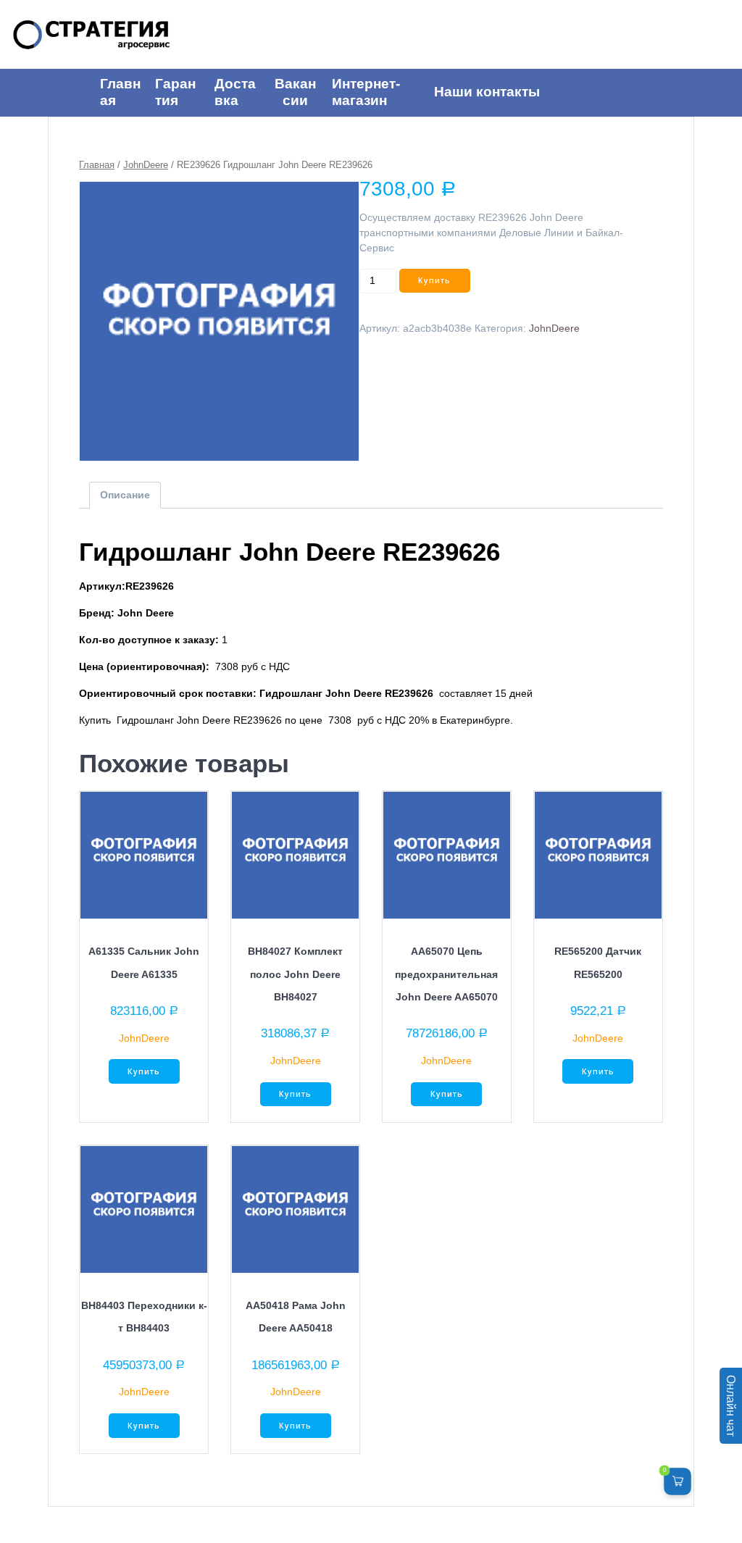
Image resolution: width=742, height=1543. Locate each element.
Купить (434, 280)
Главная (96, 164)
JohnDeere (145, 164)
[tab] (125, 495)
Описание (125, 495)
